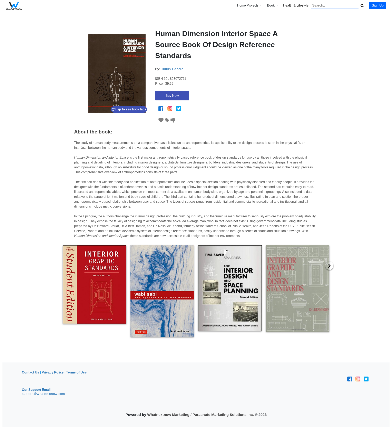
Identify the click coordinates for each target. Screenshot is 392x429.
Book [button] (271, 5)
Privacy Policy (53, 372)
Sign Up (378, 5)
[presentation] (329, 266)
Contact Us (30, 372)
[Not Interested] (172, 120)
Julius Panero (172, 69)
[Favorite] (161, 120)
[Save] (167, 120)
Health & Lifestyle (295, 5)
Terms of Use (76, 372)
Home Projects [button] (248, 5)
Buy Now (172, 95)
